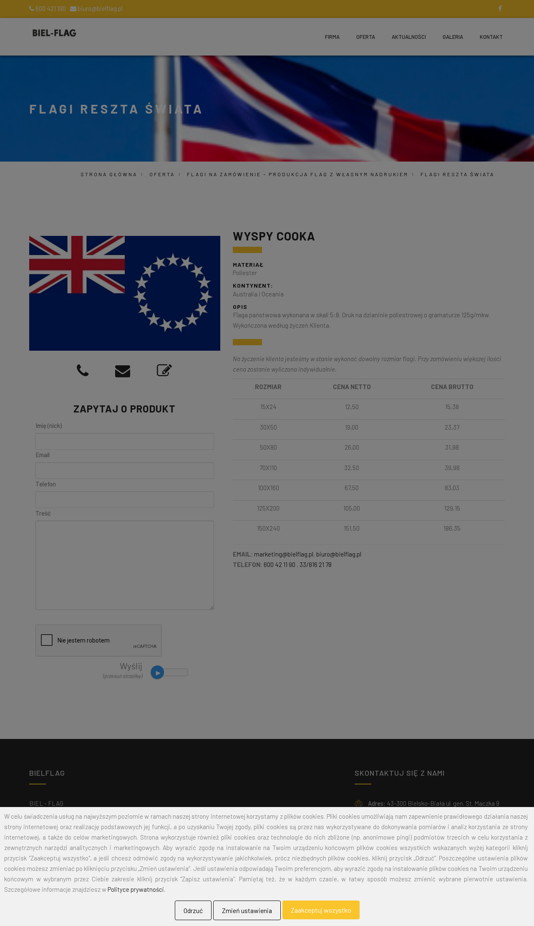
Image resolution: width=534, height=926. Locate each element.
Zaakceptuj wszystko (321, 910)
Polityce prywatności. (136, 889)
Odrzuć (193, 910)
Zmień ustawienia (247, 910)
